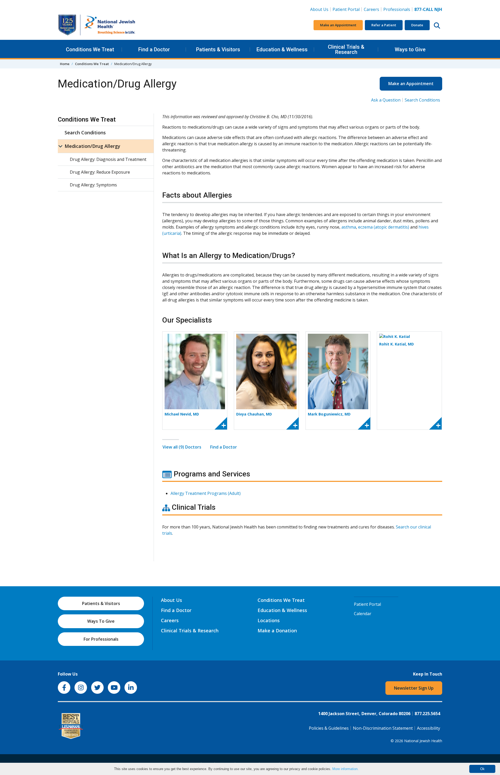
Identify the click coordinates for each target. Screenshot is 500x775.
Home (65, 63)
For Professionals (101, 639)
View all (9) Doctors (181, 447)
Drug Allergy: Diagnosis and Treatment (108, 159)
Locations (269, 620)
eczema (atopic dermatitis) (383, 227)
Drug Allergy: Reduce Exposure (100, 172)
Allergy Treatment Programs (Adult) (206, 493)
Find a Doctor (154, 49)
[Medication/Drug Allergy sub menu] (60, 146)
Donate (417, 25)
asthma (348, 227)
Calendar (362, 613)
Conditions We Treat (90, 49)
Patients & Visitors (218, 49)
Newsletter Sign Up (414, 688)
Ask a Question (386, 100)
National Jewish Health (423, 740)
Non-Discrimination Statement (383, 728)
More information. (345, 769)
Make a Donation (277, 630)
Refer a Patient (383, 25)
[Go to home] (97, 25)
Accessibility (428, 728)
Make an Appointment (338, 25)
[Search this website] (437, 25)
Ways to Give (410, 49)
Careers (372, 9)
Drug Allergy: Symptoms (93, 185)
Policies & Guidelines (329, 728)
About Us (319, 9)
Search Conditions (422, 100)
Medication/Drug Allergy (92, 146)
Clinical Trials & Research (346, 49)
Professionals (396, 9)
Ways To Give (101, 621)
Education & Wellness (282, 49)
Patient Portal (346, 9)
